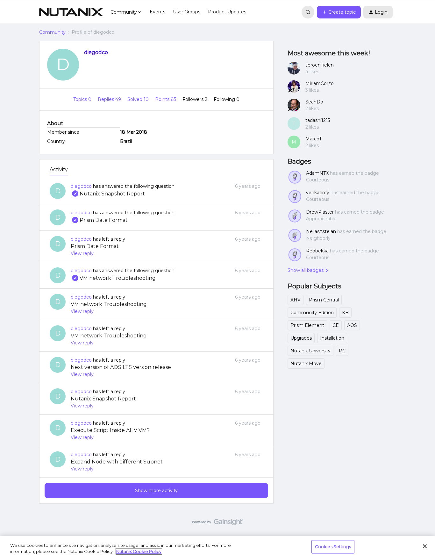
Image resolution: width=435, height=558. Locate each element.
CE (335, 325)
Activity (59, 169)
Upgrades (301, 338)
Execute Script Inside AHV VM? (110, 430)
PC (342, 351)
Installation (332, 338)
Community (52, 32)
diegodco (96, 52)
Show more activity (156, 490)
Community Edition (312, 312)
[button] (339, 12)
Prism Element (307, 325)
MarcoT (313, 139)
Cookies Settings (333, 546)
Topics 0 (83, 99)
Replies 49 (110, 99)
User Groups (186, 12)
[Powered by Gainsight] (217, 523)
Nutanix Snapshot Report (108, 194)
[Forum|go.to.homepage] (71, 12)
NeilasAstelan (321, 231)
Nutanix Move (306, 363)
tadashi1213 (317, 120)
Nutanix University (310, 351)
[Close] (425, 546)
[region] (217, 547)
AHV (295, 300)
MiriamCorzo (319, 83)
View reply (82, 253)
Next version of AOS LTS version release (121, 367)
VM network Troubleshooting (113, 278)
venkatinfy (317, 192)
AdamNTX (317, 173)
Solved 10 (138, 99)
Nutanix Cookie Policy (138, 551)
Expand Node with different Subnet (117, 462)
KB (345, 312)
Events (157, 12)
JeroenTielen (319, 65)
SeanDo (314, 102)
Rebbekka (317, 251)
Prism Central (324, 300)
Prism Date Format (99, 220)
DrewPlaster (320, 212)
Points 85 (166, 99)
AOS (352, 325)
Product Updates (227, 12)
